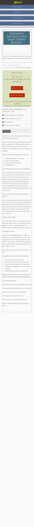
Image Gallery (24, 131)
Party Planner (17, 18)
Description (6, 131)
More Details (15, 131)
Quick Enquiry (17, 7)
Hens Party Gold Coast (8, 67)
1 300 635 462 (17, 12)
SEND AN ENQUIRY (17, 95)
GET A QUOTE (18, 88)
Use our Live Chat (17, 23)
